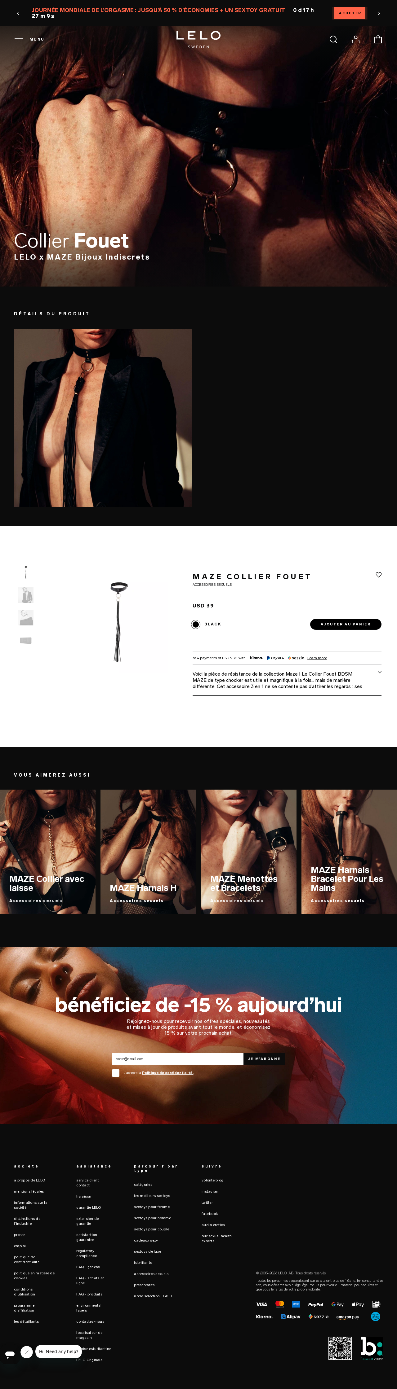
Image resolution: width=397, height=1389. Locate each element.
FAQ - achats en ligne (90, 1280)
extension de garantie (87, 1221)
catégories (143, 1184)
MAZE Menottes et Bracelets (244, 883)
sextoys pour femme (152, 1207)
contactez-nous (90, 1321)
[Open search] (333, 39)
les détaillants (26, 1321)
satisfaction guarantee (86, 1237)
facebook (210, 1214)
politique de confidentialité (26, 1259)
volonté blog (212, 1180)
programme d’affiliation (24, 1307)
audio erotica (213, 1225)
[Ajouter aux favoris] (378, 575)
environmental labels (88, 1307)
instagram (211, 1191)
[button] (18, 13)
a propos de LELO (29, 1180)
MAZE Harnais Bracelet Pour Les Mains (347, 878)
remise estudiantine (93, 1349)
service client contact (87, 1182)
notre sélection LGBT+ (153, 1296)
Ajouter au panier (346, 625)
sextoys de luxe (147, 1251)
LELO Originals (89, 1360)
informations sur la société (30, 1205)
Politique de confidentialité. (168, 1073)
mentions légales (29, 1191)
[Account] (356, 39)
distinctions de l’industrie (27, 1221)
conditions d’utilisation (24, 1291)
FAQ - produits (89, 1294)
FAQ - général (88, 1267)
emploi (20, 1246)
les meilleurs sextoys (152, 1196)
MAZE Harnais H (143, 887)
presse (19, 1235)
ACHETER (350, 13)
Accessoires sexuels (36, 900)
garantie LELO (88, 1207)
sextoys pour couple (151, 1229)
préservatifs (144, 1285)
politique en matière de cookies (34, 1275)
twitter (207, 1202)
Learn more (317, 658)
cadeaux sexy (146, 1240)
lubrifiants (143, 1262)
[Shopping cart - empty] (378, 39)
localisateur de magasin (89, 1335)
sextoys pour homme (152, 1218)
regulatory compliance (86, 1253)
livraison (83, 1196)
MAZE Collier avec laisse (46, 883)
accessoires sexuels (151, 1274)
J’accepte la (159, 1073)
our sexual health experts (217, 1238)
